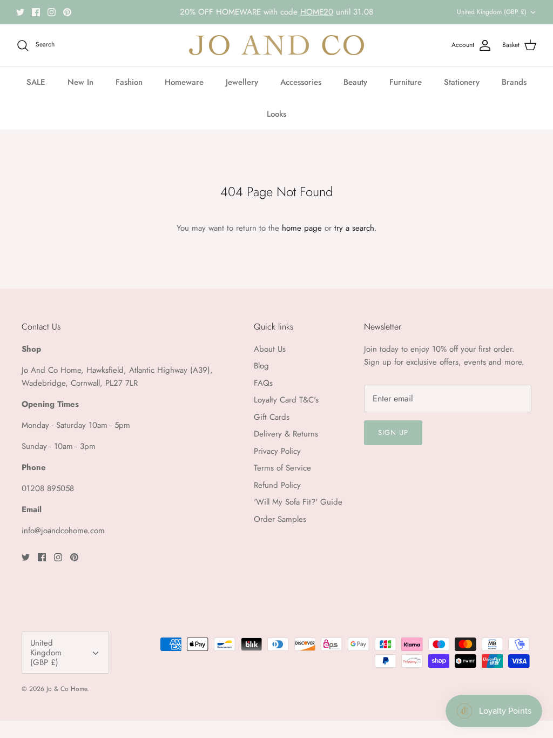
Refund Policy (277, 485)
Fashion (129, 82)
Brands (514, 82)
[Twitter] (20, 12)
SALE (35, 82)
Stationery (462, 82)
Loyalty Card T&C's (286, 400)
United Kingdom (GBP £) (492, 12)
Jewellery (242, 82)
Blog (261, 366)
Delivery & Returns (286, 434)
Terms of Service (282, 468)
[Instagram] (52, 12)
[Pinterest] (67, 12)
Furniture (405, 82)
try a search (354, 228)
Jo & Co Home (66, 689)
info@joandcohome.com (63, 530)
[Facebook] (36, 12)
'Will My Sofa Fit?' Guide (298, 502)
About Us (270, 349)
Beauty (355, 82)
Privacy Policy (277, 451)
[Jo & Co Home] (276, 45)
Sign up (393, 432)
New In (80, 82)
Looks (276, 114)
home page (302, 228)
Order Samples (280, 519)
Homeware (184, 82)
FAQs (263, 383)
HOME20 (316, 12)
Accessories (300, 82)
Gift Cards (271, 417)
